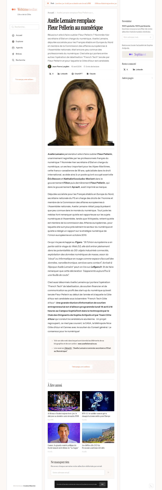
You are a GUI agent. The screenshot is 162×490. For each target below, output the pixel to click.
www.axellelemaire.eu (87, 343)
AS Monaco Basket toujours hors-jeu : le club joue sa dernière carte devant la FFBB (63, 3)
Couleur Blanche (29, 486)
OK (102, 484)
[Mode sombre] (151, 486)
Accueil (51, 13)
